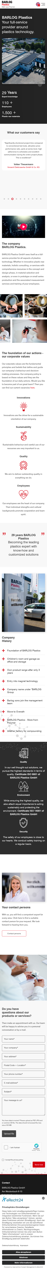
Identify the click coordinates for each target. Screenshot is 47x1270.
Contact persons (14, 933)
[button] (4, 199)
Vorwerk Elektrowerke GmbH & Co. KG (23, 167)
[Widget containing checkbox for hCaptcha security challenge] (21, 1147)
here (32, 387)
